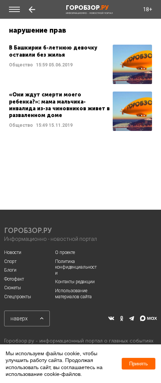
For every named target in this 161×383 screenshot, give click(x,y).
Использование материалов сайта (73, 293)
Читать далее (80, 64)
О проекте (65, 252)
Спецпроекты (17, 296)
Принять (138, 363)
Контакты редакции (75, 281)
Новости (12, 252)
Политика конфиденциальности (76, 267)
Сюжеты (12, 287)
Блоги (10, 270)
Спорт (10, 261)
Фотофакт (14, 279)
